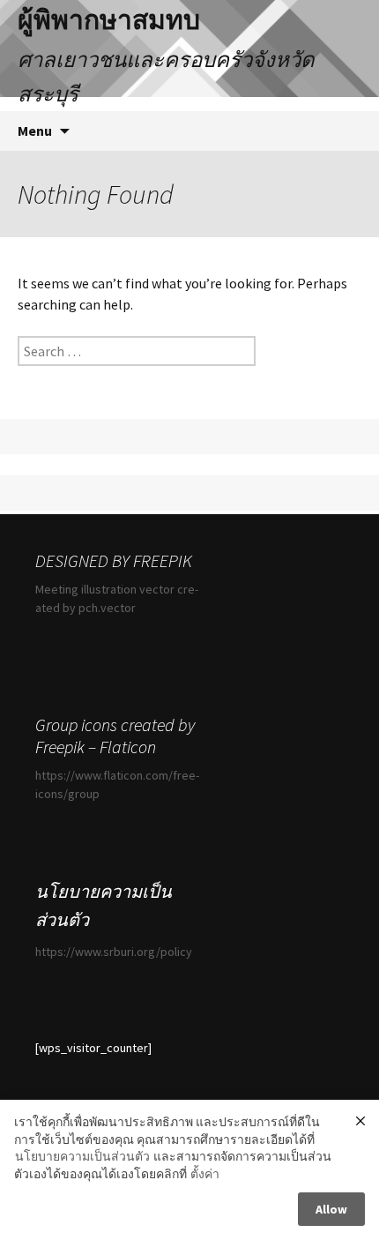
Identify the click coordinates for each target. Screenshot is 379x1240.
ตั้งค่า (204, 1174)
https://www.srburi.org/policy (113, 952)
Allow (331, 1209)
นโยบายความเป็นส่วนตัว (82, 1156)
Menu (35, 130)
